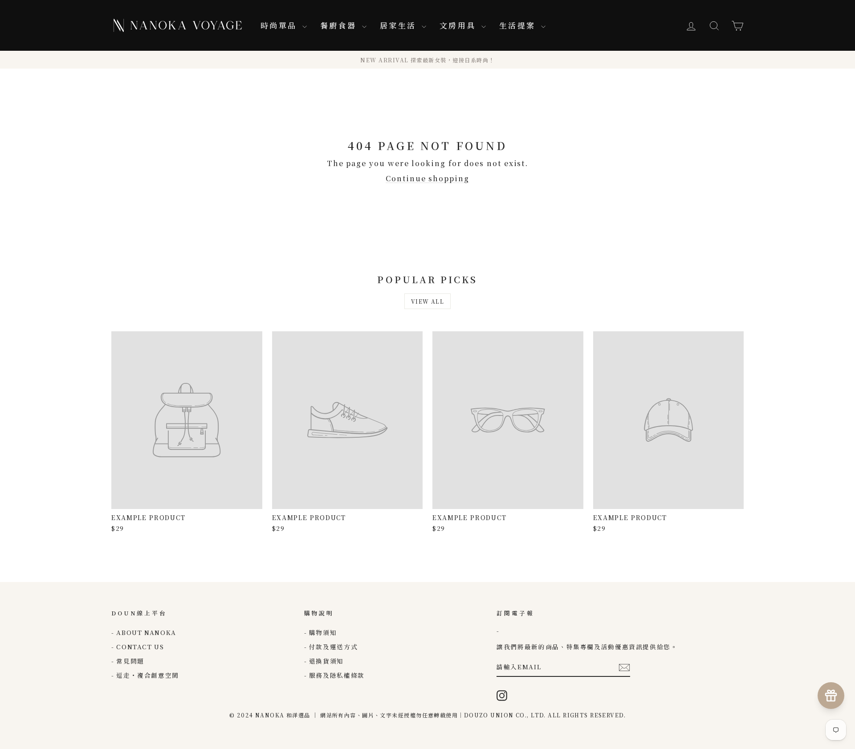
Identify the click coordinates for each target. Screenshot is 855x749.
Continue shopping (427, 178)
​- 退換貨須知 (324, 660)
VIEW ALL (427, 301)
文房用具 (459, 25)
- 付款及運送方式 (331, 646)
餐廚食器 (340, 25)
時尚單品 (280, 25)
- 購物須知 (320, 632)
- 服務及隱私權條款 (334, 675)
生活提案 (519, 25)
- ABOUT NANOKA (143, 632)
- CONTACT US (137, 646)
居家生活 (399, 25)
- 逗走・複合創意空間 (145, 675)
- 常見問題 (127, 660)
